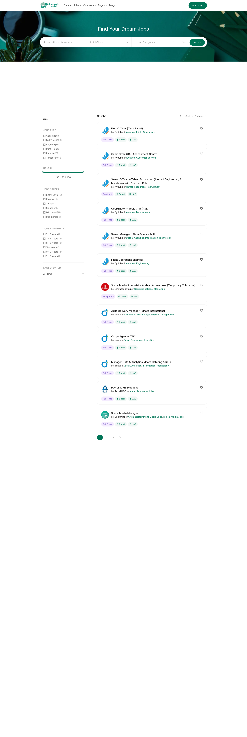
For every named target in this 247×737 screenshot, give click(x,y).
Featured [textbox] (199, 116)
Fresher (52, 199)
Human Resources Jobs (141, 391)
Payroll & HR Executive (125, 387)
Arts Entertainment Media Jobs (145, 416)
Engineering (142, 263)
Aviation (130, 132)
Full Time (54, 140)
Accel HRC (120, 391)
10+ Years (53, 247)
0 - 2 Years (54, 251)
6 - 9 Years (54, 242)
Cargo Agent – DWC (123, 336)
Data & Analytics (135, 237)
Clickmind (120, 416)
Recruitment (153, 186)
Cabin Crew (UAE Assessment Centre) (134, 154)
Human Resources (136, 186)
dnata (118, 314)
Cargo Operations (133, 340)
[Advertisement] (123, 83)
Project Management (162, 314)
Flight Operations (145, 132)
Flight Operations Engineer (127, 259)
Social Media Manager (124, 413)
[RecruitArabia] (49, 5)
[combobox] (156, 42)
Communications (143, 289)
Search (197, 42)
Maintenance (143, 212)
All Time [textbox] (47, 273)
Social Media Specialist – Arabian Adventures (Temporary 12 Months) (153, 285)
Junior (51, 203)
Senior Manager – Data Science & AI (133, 234)
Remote (52, 153)
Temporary (53, 157)
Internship (53, 144)
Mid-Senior (54, 216)
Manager (52, 208)
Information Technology (158, 237)
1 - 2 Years (53, 234)
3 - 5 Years (54, 238)
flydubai (119, 132)
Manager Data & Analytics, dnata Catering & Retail (141, 362)
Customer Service (146, 157)
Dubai (122, 139)
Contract (52, 135)
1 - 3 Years (53, 256)
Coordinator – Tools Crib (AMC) (130, 208)
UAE (134, 139)
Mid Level (53, 212)
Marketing (159, 289)
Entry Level (54, 194)
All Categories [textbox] (147, 42)
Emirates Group (123, 289)
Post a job (197, 5)
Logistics (149, 340)
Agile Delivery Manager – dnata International (138, 310)
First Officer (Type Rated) (127, 128)
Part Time (53, 148)
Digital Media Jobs (173, 416)
